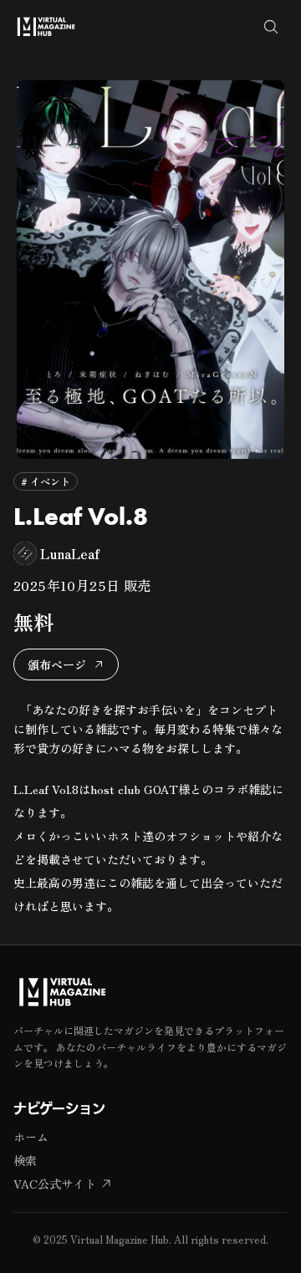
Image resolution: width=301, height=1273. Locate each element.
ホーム (30, 1136)
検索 (25, 1160)
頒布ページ (57, 664)
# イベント (45, 481)
